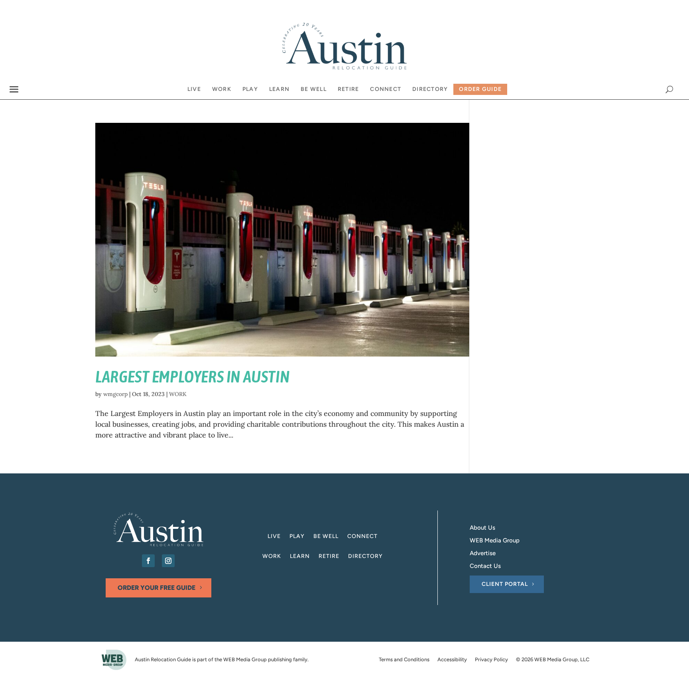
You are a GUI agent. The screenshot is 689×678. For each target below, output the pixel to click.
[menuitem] (194, 89)
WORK (178, 394)
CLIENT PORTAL (505, 584)
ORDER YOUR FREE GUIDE (156, 587)
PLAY (297, 537)
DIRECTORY (365, 557)
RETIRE (329, 557)
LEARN (300, 557)
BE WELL (326, 537)
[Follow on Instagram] (168, 560)
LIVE (274, 537)
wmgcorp (115, 394)
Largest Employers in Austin (192, 376)
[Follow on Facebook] (148, 560)
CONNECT (362, 537)
